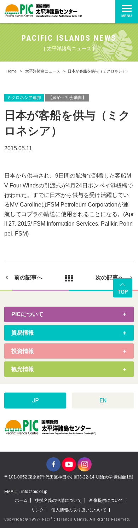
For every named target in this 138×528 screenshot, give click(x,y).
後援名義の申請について (58, 500)
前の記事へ (28, 277)
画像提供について (106, 500)
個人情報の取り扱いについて (79, 510)
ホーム (21, 500)
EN (103, 400)
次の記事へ (110, 277)
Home (11, 71)
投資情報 (22, 351)
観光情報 (22, 369)
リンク (37, 510)
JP (35, 400)
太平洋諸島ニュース (42, 71)
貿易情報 (22, 333)
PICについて (27, 314)
